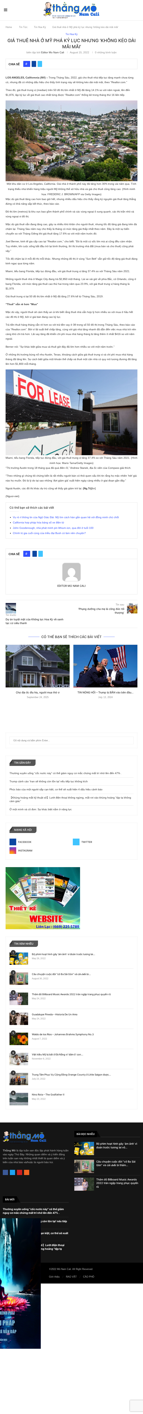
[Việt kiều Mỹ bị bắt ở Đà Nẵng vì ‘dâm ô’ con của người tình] (18, 1059)
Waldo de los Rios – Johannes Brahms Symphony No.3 (63, 1034)
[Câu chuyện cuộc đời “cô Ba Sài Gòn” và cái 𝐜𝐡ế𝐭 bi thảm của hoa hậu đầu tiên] (18, 978)
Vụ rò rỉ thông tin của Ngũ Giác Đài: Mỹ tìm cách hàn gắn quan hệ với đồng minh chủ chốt (66, 517)
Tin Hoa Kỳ (40, 27)
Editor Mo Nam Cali (52, 52)
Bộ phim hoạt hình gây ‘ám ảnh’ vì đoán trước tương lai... (63, 954)
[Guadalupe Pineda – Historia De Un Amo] (18, 1019)
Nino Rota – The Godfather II (48, 1094)
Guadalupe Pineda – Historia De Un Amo (54, 1014)
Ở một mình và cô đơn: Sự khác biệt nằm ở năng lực (40, 809)
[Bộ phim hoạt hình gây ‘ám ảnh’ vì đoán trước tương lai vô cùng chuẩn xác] (18, 958)
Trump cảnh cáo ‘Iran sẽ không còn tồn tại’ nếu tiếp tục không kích (48, 781)
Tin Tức (23, 27)
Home (9, 27)
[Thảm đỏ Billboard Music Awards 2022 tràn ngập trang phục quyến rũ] (18, 999)
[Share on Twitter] (40, 64)
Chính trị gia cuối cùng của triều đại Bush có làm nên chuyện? (49, 533)
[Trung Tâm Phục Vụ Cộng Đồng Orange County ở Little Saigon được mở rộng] (18, 1079)
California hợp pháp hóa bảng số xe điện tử (38, 522)
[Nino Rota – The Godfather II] (18, 1099)
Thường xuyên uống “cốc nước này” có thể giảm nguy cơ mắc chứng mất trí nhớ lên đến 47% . (65, 773)
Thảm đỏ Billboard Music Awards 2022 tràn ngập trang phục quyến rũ (71, 994)
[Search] (137, 10)
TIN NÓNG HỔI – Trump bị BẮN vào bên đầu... (105, 692)
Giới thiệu (54, 1276)
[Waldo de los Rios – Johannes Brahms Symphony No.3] (18, 1039)
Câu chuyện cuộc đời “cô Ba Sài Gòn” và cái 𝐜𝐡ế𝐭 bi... (61, 974)
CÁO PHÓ (88, 1276)
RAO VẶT (71, 1276)
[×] (71, 1349)
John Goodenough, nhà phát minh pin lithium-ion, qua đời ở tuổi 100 (53, 527)
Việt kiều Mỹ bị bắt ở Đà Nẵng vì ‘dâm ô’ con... (57, 1054)
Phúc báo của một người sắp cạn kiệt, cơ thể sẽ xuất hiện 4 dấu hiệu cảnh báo (55, 789)
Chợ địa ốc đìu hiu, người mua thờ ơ (38, 692)
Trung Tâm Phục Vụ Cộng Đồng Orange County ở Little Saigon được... (71, 1074)
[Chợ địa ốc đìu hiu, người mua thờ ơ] (38, 666)
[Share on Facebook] (34, 64)
